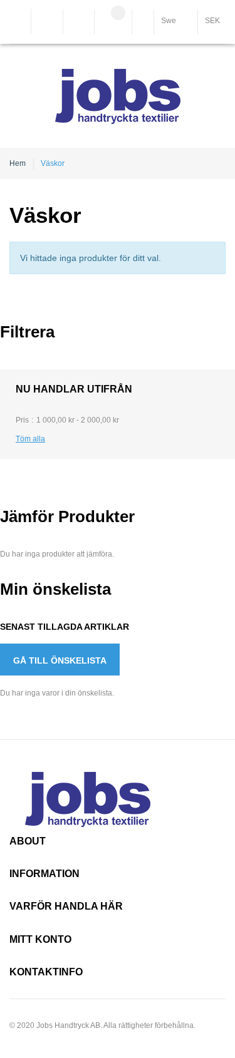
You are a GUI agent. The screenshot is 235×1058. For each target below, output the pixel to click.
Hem (17, 163)
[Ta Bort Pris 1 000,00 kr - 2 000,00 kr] (124, 420)
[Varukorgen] (113, 23)
